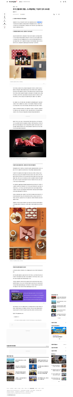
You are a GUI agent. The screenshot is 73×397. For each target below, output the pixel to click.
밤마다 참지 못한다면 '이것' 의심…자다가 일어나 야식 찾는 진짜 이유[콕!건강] (57, 366)
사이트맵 (42, 388)
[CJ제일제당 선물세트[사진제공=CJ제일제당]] (27, 62)
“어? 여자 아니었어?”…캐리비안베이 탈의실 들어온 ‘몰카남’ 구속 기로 (61, 306)
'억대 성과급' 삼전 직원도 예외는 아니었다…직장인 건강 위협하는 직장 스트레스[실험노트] (59, 362)
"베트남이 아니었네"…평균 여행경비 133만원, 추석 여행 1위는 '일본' (57, 370)
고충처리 (39, 388)
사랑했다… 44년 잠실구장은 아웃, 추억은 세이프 (20, 378)
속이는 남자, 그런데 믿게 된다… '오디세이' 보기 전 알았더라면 (20, 367)
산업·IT (14, 6)
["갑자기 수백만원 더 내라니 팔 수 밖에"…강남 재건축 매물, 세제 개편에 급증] (64, 375)
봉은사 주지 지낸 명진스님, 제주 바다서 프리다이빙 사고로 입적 (33, 299)
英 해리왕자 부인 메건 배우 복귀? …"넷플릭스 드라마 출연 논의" (61, 315)
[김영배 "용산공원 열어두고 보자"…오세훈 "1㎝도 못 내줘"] (33, 363)
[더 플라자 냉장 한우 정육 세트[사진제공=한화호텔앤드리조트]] (27, 143)
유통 (16, 6)
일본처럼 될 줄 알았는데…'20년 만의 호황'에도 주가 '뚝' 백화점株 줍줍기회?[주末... (34, 295)
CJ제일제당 (39, 22)
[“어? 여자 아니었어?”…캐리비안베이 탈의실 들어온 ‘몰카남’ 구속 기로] (53, 307)
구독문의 (22, 388)
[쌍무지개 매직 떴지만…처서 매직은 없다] (53, 303)
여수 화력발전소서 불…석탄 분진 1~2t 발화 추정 (43, 378)
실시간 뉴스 (20, 1)
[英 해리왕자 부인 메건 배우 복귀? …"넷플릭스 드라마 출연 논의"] (53, 316)
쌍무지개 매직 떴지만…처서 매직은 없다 (61, 302)
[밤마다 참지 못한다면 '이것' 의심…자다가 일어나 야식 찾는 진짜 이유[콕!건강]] (64, 367)
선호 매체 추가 (23, 14)
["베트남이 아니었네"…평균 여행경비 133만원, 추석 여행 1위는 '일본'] (64, 371)
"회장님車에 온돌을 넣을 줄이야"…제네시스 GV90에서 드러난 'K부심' (20, 373)
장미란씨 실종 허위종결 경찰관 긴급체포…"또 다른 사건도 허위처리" (33, 293)
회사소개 (8, 388)
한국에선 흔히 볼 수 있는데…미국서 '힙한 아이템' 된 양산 (56, 379)
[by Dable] (47, 346)
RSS (28, 388)
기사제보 (25, 388)
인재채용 (15, 388)
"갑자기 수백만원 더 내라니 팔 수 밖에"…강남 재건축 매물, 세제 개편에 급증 (56, 375)
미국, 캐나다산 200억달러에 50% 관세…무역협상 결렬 (43, 373)
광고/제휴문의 (11, 388)
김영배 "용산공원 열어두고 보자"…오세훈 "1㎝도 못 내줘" (43, 361)
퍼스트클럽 (19, 388)
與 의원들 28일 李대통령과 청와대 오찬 (43, 367)
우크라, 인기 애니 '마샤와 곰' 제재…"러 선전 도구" (61, 310)
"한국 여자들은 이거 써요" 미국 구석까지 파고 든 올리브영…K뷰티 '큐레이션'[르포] (34, 297)
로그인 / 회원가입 (60, 1)
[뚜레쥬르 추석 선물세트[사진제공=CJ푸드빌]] (27, 233)
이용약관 (36, 388)
